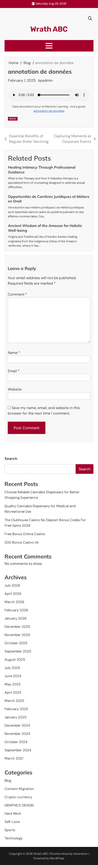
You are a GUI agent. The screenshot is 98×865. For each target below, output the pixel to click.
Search (11, 458)
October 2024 (16, 742)
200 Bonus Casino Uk (22, 542)
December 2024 (17, 725)
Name (14, 352)
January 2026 (15, 618)
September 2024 (18, 750)
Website (15, 389)
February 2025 (16, 709)
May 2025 (13, 684)
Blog (12, 118)
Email (14, 371)
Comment (17, 294)
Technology (14, 838)
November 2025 (17, 635)
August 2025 (15, 659)
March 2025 (14, 700)
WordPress (57, 858)
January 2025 (15, 717)
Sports (10, 830)
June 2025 (13, 676)
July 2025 (12, 668)
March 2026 (14, 602)
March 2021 (14, 758)
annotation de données (49, 111)
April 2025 (13, 692)
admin (47, 80)
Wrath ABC (49, 29)
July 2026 (12, 585)
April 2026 (13, 593)
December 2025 (17, 626)
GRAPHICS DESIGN (19, 805)
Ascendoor (80, 854)
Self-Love (12, 821)
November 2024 (17, 733)
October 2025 (16, 643)
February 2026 (16, 610)
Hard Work (13, 813)
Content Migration (19, 789)
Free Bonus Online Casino (25, 534)
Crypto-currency (18, 797)
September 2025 (18, 651)
